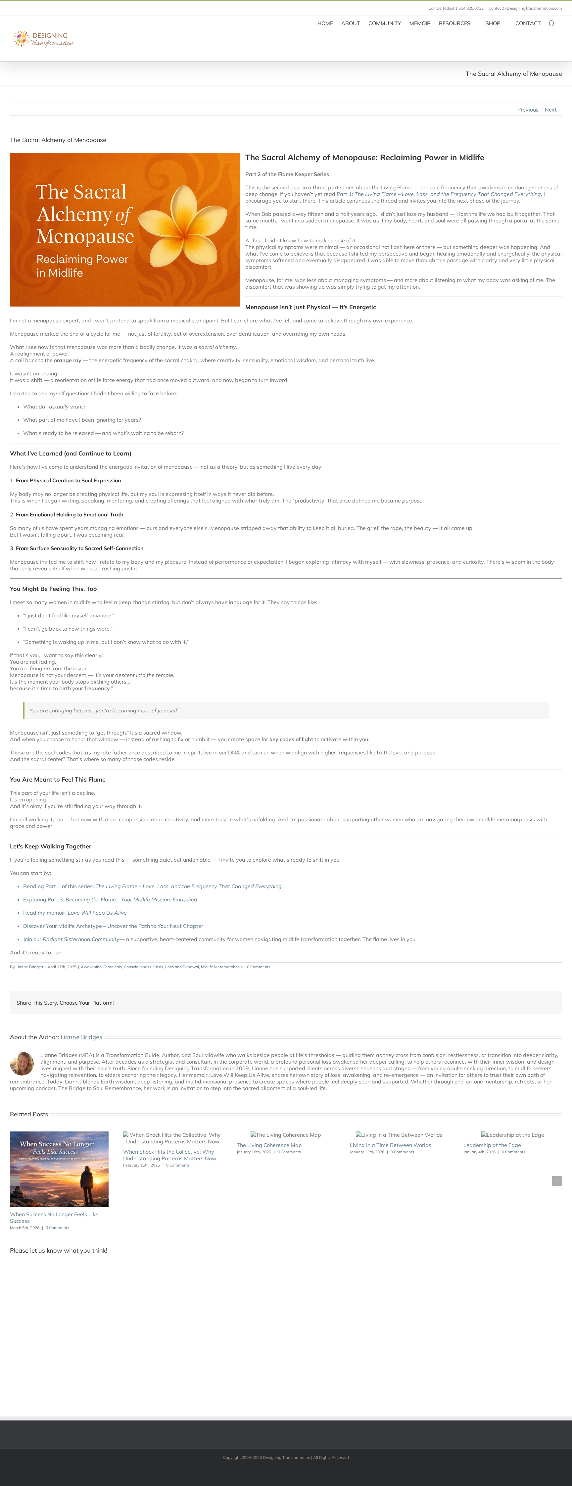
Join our (71, 939)
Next (551, 109)
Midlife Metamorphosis (222, 966)
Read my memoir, (75, 912)
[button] (551, 22)
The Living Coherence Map (269, 1145)
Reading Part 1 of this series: (152, 886)
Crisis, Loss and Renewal (176, 966)
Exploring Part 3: (110, 899)
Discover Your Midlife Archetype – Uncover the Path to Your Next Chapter (113, 926)
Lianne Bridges (29, 966)
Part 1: (439, 194)
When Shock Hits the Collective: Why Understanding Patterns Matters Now (169, 1155)
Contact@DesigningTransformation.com (525, 8)
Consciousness (137, 966)
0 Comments (258, 966)
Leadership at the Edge (492, 1145)
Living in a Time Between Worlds (390, 1145)
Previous (528, 109)
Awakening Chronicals (101, 966)
